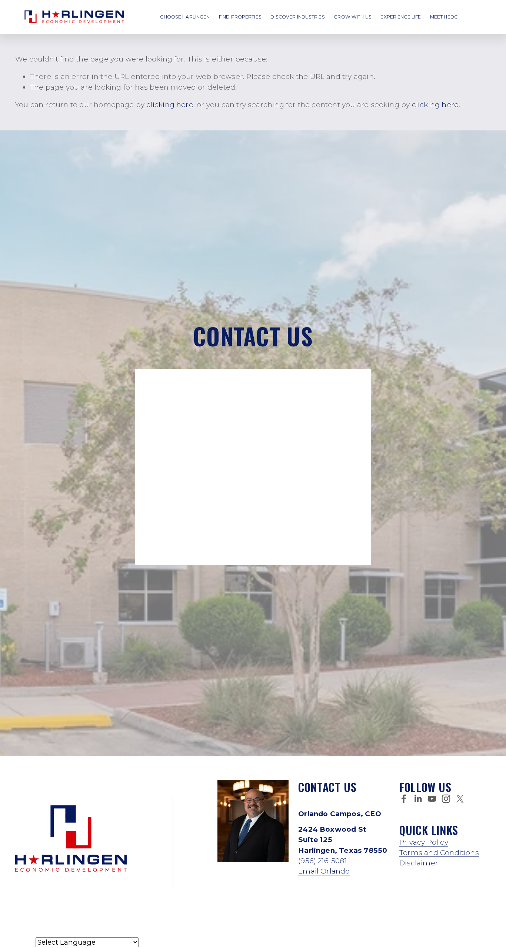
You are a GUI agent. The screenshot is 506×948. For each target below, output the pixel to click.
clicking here (169, 104)
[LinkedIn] (417, 798)
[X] (460, 798)
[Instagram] (446, 798)
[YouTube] (431, 798)
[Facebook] (403, 798)
